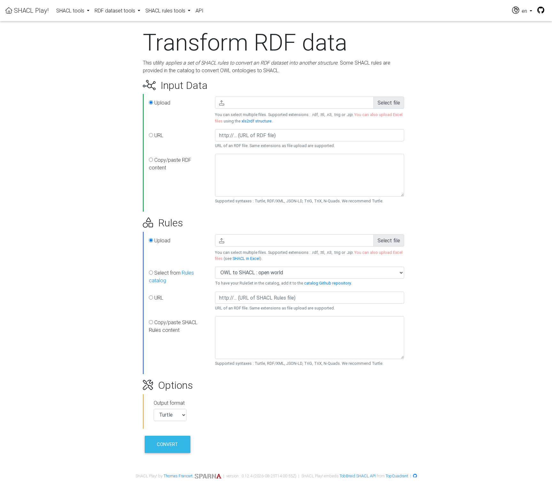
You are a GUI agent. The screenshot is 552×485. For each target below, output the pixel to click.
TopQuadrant (397, 476)
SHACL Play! (30, 10)
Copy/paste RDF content (170, 164)
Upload (161, 102)
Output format (169, 403)
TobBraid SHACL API (358, 476)
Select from (171, 277)
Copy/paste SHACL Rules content (173, 326)
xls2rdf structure (256, 121)
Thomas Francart (178, 476)
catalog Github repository (327, 283)
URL (158, 135)
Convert (167, 444)
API (199, 10)
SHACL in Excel (246, 258)
